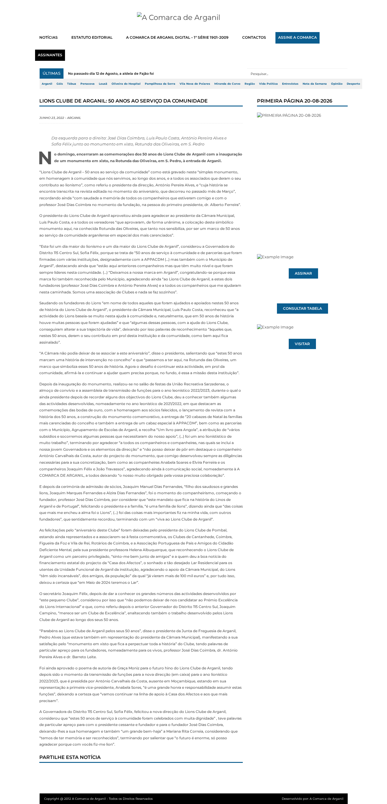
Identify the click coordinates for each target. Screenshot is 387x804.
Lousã (103, 83)
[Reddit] (149, 774)
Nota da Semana (315, 83)
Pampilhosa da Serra (160, 83)
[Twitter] (69, 774)
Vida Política (268, 83)
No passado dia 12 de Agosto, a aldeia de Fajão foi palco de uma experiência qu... (138, 73)
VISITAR (302, 344)
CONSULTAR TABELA (302, 308)
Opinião (337, 83)
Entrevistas (290, 83)
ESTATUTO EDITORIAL (91, 37)
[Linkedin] (129, 774)
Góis (60, 83)
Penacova (87, 83)
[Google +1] (89, 774)
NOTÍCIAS (48, 37)
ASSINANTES (50, 55)
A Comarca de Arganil (326, 799)
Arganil (47, 83)
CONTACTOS (254, 37)
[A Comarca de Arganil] (193, 17)
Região (250, 83)
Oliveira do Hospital (126, 83)
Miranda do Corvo (227, 83)
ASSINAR (303, 273)
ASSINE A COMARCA (297, 37)
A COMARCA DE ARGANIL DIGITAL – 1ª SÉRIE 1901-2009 (177, 37)
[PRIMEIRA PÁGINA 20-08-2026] (302, 172)
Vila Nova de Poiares (195, 83)
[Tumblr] (109, 774)
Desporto (353, 83)
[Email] (169, 774)
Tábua (71, 83)
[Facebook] (49, 774)
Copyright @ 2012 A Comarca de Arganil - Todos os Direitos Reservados (98, 799)
